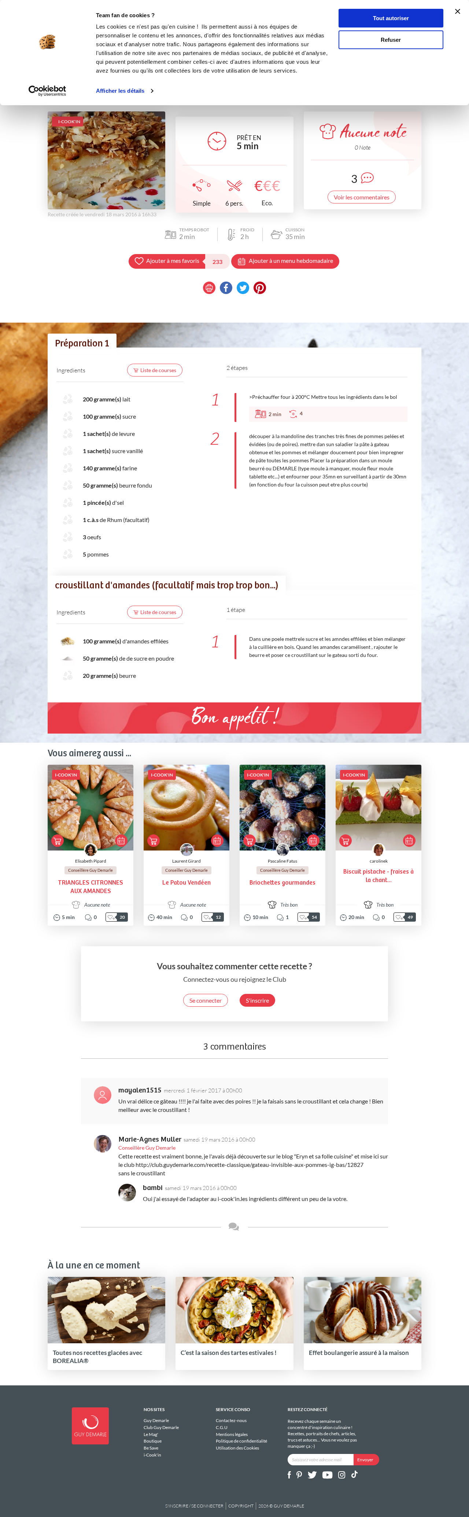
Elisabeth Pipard (90, 861)
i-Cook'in (152, 1454)
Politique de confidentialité (241, 1441)
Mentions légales (232, 1434)
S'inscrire (257, 1000)
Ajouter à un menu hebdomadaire (291, 260)
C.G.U (222, 1427)
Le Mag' (151, 1434)
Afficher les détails (120, 91)
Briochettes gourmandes (282, 882)
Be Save (151, 1448)
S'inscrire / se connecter (194, 1506)
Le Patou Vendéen (186, 882)
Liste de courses (158, 370)
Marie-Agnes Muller (149, 1139)
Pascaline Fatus (282, 861)
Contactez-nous (231, 1420)
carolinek (379, 861)
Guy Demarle (156, 1420)
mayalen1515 (140, 1090)
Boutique (153, 1441)
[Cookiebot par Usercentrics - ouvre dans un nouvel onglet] (47, 90)
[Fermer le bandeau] (457, 11)
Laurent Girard (186, 861)
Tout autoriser (391, 18)
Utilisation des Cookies (237, 1448)
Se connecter (205, 1000)
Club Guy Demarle (161, 1427)
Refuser (391, 40)
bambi (153, 1188)
